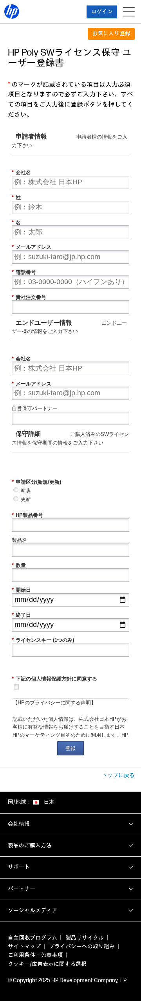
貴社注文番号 (29, 297)
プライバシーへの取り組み (82, 946)
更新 (26, 499)
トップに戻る (118, 775)
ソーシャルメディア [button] (32, 910)
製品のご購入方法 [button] (30, 845)
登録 (70, 748)
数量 (19, 565)
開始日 (21, 590)
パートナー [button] (21, 889)
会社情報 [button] (19, 824)
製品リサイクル (84, 937)
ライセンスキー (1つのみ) (43, 640)
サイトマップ (24, 946)
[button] (102, 11)
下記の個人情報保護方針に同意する (54, 679)
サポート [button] (19, 867)
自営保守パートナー (35, 408)
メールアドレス (31, 247)
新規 (26, 490)
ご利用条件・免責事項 (35, 955)
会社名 (21, 172)
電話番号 (24, 272)
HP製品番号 (27, 515)
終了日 (21, 615)
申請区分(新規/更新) (36, 482)
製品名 (19, 540)
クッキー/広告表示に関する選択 (47, 964)
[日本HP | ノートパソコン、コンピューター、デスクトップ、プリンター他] (12, 12)
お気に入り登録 (111, 33)
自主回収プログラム (32, 937)
